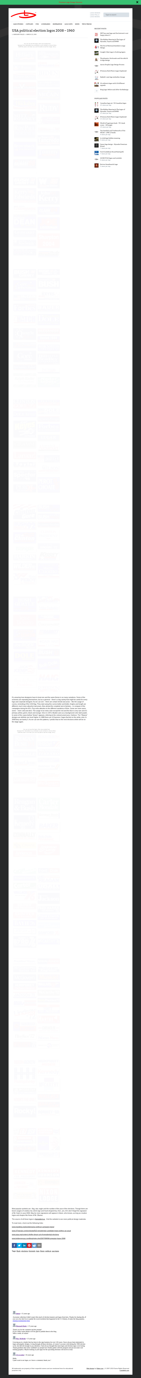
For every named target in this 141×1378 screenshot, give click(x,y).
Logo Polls (94, 15)
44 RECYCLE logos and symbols (111, 158)
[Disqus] (50, 1280)
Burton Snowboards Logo (109, 164)
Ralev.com (100, 1368)
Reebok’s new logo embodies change (112, 77)
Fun (37, 24)
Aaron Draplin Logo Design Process (112, 65)
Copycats (29, 24)
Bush (18, 1251)
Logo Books (95, 16)
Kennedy (32, 1251)
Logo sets (68, 24)
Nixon (42, 1251)
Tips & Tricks (87, 24)
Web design (90, 1368)
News (77, 24)
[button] (14, 1245)
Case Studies (18, 24)
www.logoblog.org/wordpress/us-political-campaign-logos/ (33, 1227)
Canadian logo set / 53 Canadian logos (113, 103)
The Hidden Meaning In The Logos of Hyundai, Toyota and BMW (112, 40)
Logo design (95, 13)
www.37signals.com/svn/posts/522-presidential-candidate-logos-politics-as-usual (41, 1231)
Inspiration (57, 24)
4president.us (40, 1219)
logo (37, 1251)
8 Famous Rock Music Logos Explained (113, 71)
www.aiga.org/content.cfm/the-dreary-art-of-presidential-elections (35, 1234)
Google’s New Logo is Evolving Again (112, 52)
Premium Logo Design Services (70, 2)
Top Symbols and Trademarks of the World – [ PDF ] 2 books (112, 131)
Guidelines (45, 24)
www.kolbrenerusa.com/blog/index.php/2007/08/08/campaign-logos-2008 (38, 1238)
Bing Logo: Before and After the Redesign (114, 90)
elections (24, 1251)
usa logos (55, 1251)
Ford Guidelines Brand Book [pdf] (112, 152)
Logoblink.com (124, 1370)
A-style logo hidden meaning (110, 138)
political (48, 1251)
